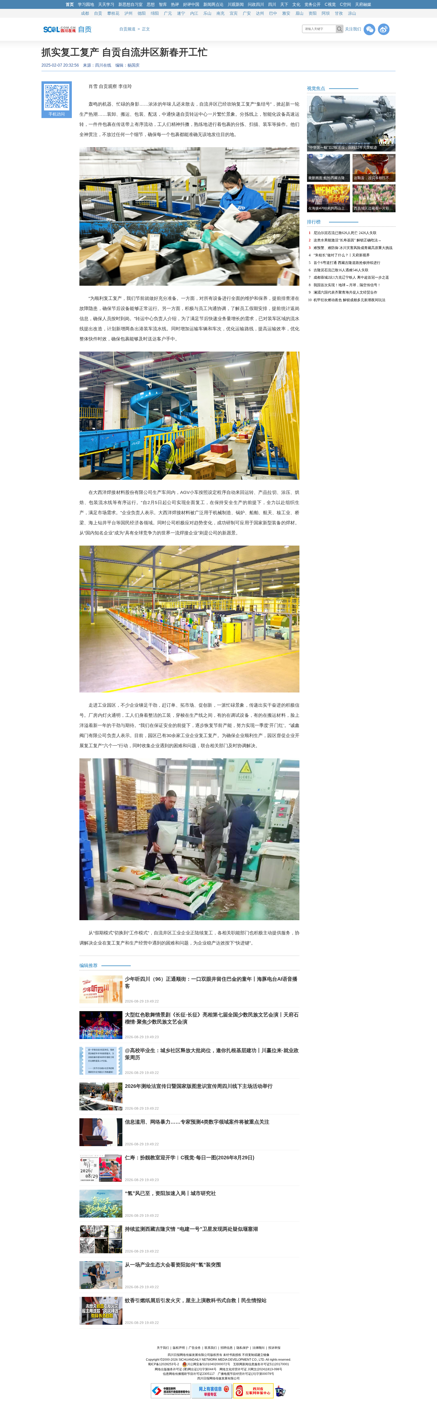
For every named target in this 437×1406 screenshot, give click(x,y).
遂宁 (181, 13)
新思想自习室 (130, 4)
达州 (260, 13)
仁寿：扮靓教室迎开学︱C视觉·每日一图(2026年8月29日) (189, 1157)
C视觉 (330, 4)
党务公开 (312, 4)
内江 (194, 13)
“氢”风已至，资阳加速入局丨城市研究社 (170, 1193)
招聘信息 (227, 1348)
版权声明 (179, 1348)
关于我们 (163, 1348)
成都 (85, 13)
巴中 (273, 13)
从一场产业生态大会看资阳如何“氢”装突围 (173, 1264)
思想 (151, 4)
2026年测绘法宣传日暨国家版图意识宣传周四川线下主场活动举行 (199, 1086)
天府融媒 (363, 4)
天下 (284, 4)
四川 (272, 4)
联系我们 (211, 1348)
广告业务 (195, 1348)
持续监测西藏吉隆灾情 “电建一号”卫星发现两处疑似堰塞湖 (191, 1229)
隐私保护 (242, 1348)
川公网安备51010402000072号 (208, 1364)
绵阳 (155, 13)
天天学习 (106, 4)
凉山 (352, 13)
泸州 (128, 13)
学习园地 (86, 4)
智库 (163, 4)
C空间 (345, 4)
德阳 (142, 13)
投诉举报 (274, 1348)
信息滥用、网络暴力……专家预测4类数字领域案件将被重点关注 (197, 1122)
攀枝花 (113, 13)
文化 (296, 4)
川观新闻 (236, 4)
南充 (220, 13)
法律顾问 (258, 1348)
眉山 (299, 13)
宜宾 (234, 13)
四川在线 (103, 65)
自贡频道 (127, 29)
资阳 (313, 13)
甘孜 (339, 13)
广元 (168, 13)
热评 (175, 4)
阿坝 (326, 13)
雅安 (286, 13)
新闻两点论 (213, 4)
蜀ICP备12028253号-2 (163, 1364)
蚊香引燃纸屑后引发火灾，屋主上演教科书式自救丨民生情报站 (196, 1300)
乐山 (207, 13)
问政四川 (256, 4)
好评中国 (191, 4)
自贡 (98, 13)
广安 (247, 13)
